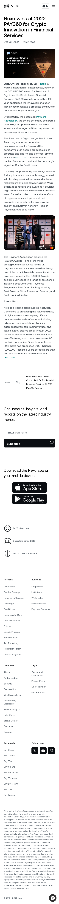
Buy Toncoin (10, 778)
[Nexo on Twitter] (34, 750)
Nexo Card (21, 157)
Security (8, 683)
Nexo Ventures (38, 603)
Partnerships (10, 689)
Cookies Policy (38, 686)
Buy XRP (8, 789)
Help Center (10, 715)
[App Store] (29, 487)
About (7, 672)
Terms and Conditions (37, 674)
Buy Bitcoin (9, 750)
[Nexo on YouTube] (43, 750)
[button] (52, 898)
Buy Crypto (9, 586)
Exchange (9, 603)
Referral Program (12, 648)
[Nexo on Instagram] (51, 750)
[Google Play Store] (29, 499)
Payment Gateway (40, 609)
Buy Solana (9, 766)
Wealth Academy (12, 695)
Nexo (43, 83)
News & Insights (12, 709)
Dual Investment (12, 620)
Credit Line (9, 609)
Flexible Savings (12, 592)
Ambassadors (11, 678)
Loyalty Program (12, 632)
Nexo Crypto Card (13, 615)
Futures (7, 626)
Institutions (36, 592)
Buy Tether (9, 755)
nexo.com (9, 357)
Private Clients (11, 637)
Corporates (37, 586)
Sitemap (8, 732)
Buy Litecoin (10, 795)
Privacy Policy (38, 681)
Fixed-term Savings (13, 598)
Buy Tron (8, 761)
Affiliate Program (12, 654)
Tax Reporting (11, 643)
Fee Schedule (38, 692)
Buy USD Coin (11, 772)
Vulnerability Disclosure (10, 702)
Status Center (10, 720)
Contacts (8, 726)
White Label (37, 598)
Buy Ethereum (11, 783)
